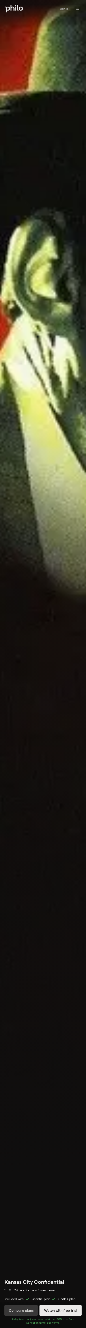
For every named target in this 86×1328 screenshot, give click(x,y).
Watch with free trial (60, 1310)
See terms (53, 1322)
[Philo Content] (77, 8)
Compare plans (21, 1310)
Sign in (64, 8)
